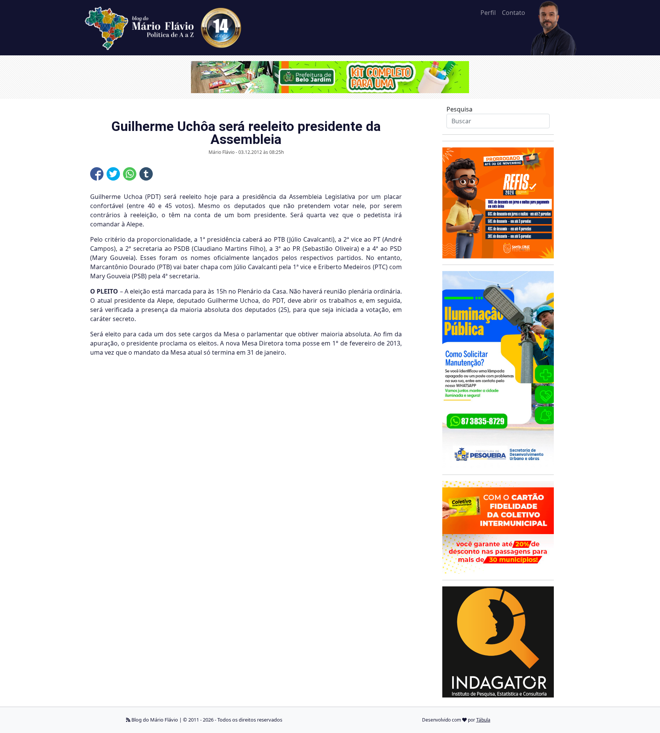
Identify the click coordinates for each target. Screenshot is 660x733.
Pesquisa (459, 109)
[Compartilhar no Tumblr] (146, 174)
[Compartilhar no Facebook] (97, 174)
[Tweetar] (113, 174)
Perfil (488, 12)
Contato (513, 12)
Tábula (483, 720)
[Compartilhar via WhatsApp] (129, 174)
